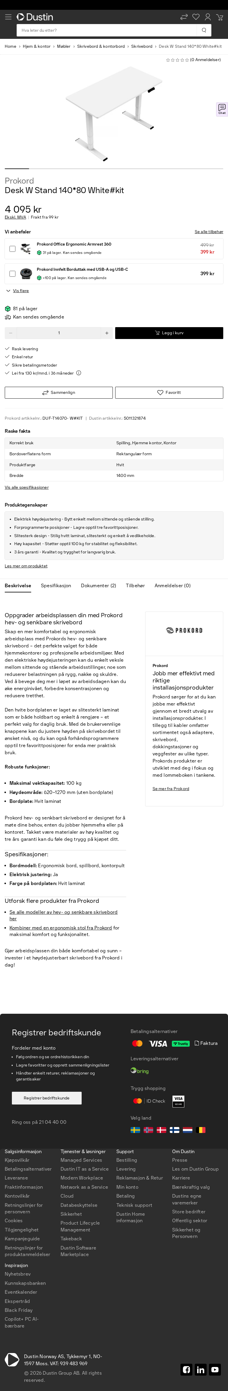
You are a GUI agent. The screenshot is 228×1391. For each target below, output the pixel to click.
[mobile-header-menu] (8, 16)
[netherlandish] (187, 1131)
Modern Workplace (82, 1178)
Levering (126, 1169)
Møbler (63, 46)
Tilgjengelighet (22, 1230)
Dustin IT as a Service (85, 1169)
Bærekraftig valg (191, 1187)
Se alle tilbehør (209, 231)
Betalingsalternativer (28, 1169)
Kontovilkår (17, 1196)
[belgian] (200, 1131)
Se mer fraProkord (171, 788)
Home (10, 46)
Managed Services (81, 1160)
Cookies (14, 1220)
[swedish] (135, 1131)
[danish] (161, 1131)
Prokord (19, 181)
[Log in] (207, 16)
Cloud (67, 1196)
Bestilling (126, 1160)
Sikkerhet (71, 1214)
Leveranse (16, 1178)
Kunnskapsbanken (25, 1283)
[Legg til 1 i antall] (107, 333)
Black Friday (18, 1310)
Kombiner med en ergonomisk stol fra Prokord (61, 928)
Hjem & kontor (37, 46)
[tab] (20, 586)
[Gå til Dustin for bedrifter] (36, 16)
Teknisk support (134, 1205)
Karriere (181, 1178)
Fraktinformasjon (24, 1187)
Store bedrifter (188, 1212)
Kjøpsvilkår (17, 1160)
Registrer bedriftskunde (47, 1098)
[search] (204, 30)
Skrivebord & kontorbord (101, 46)
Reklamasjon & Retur (139, 1178)
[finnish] (174, 1131)
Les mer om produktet (26, 566)
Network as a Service (84, 1187)
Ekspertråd (17, 1301)
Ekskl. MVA (15, 217)
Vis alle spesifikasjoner (27, 487)
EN (18, 1119)
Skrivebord (141, 46)
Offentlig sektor (189, 1220)
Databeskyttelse (79, 1205)
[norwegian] (148, 1131)
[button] (184, 16)
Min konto (127, 1187)
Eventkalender (21, 1292)
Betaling (125, 1196)
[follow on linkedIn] (201, 1370)
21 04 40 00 (52, 1122)
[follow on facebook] (186, 1370)
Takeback (71, 1239)
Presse (179, 1160)
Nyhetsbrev (18, 1274)
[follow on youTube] (215, 1370)
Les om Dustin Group (195, 1169)
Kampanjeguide (22, 1239)
